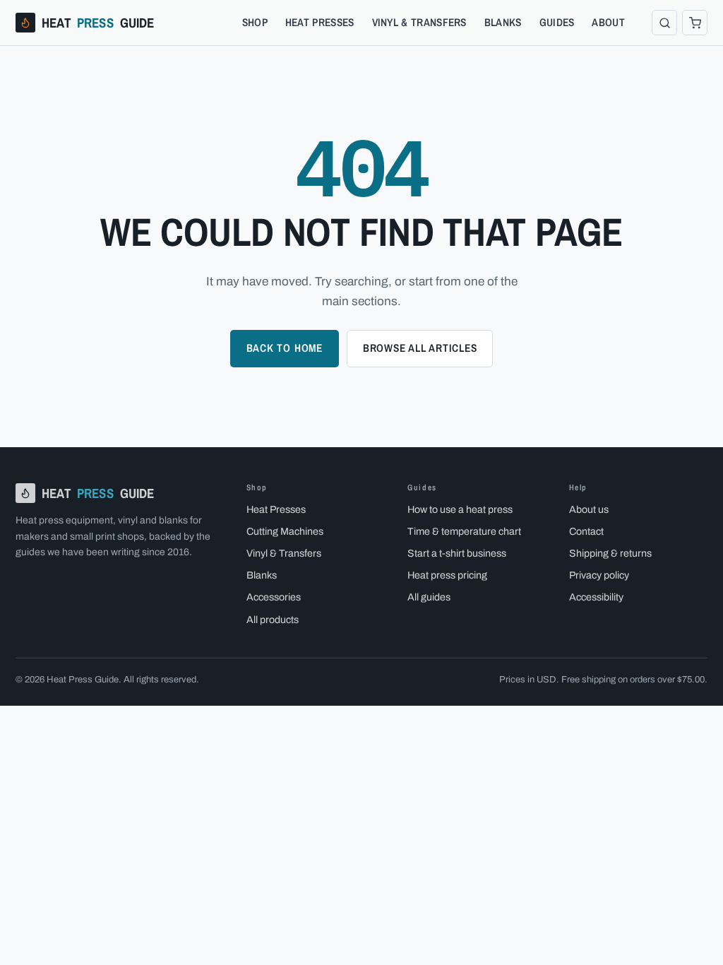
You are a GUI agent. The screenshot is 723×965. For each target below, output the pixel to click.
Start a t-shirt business (456, 553)
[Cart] (694, 22)
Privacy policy (599, 575)
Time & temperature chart (464, 531)
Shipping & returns (610, 553)
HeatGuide (98, 22)
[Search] (664, 22)
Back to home (284, 348)
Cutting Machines (284, 531)
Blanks (503, 22)
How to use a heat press (460, 509)
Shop (255, 22)
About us (589, 509)
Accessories (273, 597)
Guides (557, 22)
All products (272, 619)
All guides (428, 597)
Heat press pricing (447, 575)
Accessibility (596, 597)
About (608, 22)
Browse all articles (420, 348)
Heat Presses (319, 22)
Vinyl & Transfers (419, 22)
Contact (586, 531)
